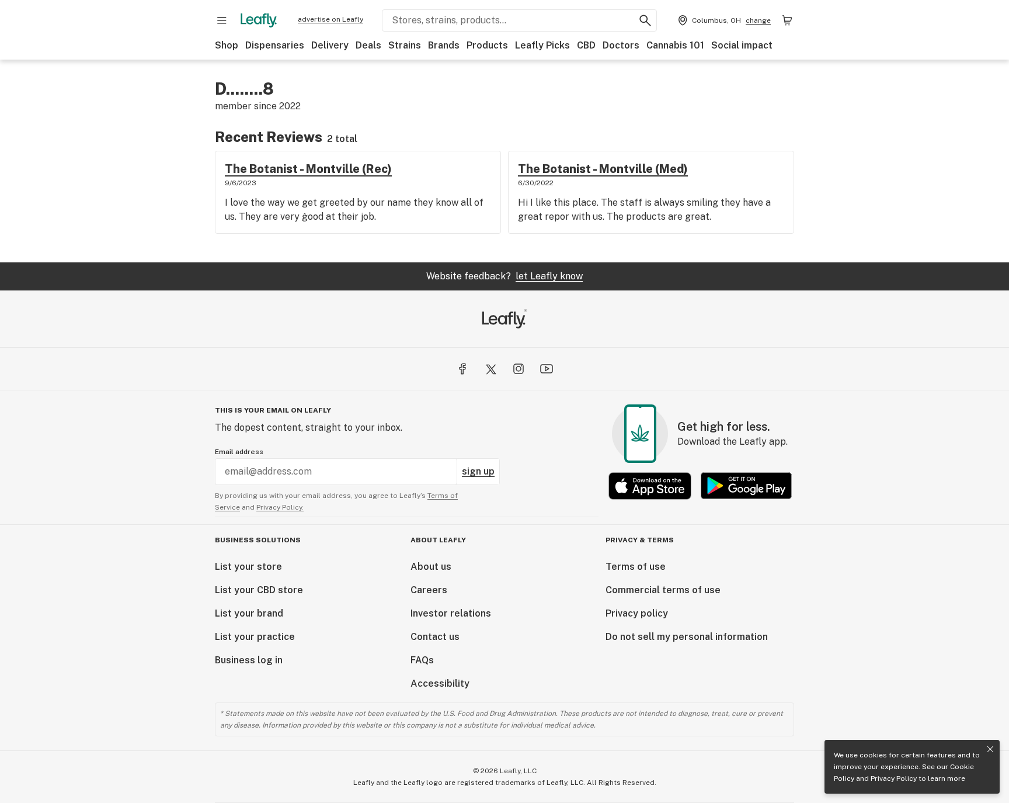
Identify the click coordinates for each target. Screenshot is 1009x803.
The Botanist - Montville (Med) (603, 169)
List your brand (249, 613)
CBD (586, 45)
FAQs (422, 660)
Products (487, 45)
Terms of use (636, 566)
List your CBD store (259, 590)
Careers (428, 590)
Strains (404, 45)
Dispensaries (274, 45)
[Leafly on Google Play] (746, 486)
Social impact (742, 45)
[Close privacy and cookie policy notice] (990, 749)
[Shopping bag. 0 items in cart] (787, 20)
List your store (248, 566)
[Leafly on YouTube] (547, 369)
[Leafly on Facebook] (462, 369)
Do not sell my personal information (687, 636)
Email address (239, 452)
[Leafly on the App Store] (649, 486)
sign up (478, 471)
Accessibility (439, 683)
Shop (226, 45)
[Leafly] (258, 20)
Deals (368, 45)
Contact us (435, 636)
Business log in (249, 660)
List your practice (255, 636)
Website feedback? (504, 276)
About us (430, 566)
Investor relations (450, 613)
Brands (444, 45)
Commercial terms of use (663, 590)
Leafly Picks (542, 45)
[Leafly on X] (490, 369)
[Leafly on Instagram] (519, 369)
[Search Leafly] (645, 20)
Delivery (330, 45)
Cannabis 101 (675, 45)
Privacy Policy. (280, 507)
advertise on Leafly (330, 19)
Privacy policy (637, 613)
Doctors (621, 45)
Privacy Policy (894, 778)
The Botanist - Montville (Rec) (308, 169)
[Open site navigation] (222, 20)
